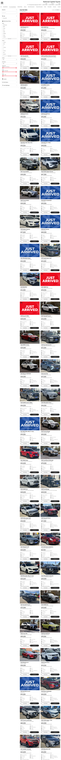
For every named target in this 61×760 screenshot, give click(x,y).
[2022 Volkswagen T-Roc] (50, 712)
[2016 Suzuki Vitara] (50, 654)
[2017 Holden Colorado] (30, 741)
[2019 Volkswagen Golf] (50, 250)
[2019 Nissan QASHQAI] (50, 683)
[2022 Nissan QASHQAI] (30, 366)
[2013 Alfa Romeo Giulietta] (50, 539)
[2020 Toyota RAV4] (30, 192)
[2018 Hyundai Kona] (50, 106)
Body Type (4, 61)
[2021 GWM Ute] (50, 279)
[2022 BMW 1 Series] (30, 337)
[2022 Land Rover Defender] (50, 452)
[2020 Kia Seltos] (30, 77)
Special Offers (20, 6)
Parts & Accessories (31, 6)
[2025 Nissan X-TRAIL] (50, 135)
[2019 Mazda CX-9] (30, 654)
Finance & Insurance (39, 6)
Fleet (45, 6)
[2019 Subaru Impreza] (30, 221)
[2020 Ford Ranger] (50, 481)
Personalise (49, 6)
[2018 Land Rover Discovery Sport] (50, 48)
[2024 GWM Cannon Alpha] (30, 394)
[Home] (1, 7)
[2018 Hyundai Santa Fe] (50, 337)
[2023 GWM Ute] (50, 597)
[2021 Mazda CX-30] (30, 539)
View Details (25, 39)
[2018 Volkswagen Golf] (30, 510)
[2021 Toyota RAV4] (30, 163)
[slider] (2, 67)
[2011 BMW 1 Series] (50, 77)
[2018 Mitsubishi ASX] (50, 741)
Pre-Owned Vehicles (12, 6)
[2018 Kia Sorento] (30, 106)
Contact (59, 6)
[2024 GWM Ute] (50, 19)
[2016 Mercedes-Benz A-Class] (30, 568)
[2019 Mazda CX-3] (30, 19)
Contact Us (34, 39)
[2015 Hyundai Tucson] (30, 683)
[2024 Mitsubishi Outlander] (50, 568)
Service (25, 6)
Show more (9, 38)
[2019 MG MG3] (30, 279)
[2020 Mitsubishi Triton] (50, 394)
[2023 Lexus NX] (30, 625)
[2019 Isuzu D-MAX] (30, 308)
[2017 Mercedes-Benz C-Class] (30, 423)
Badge (3, 57)
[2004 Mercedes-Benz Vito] (30, 135)
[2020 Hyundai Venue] (50, 510)
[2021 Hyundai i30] (30, 48)
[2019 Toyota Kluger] (50, 423)
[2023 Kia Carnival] (50, 221)
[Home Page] (2, 3)
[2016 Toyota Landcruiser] (30, 712)
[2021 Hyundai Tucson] (50, 308)
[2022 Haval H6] (50, 366)
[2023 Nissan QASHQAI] (50, 192)
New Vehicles (5, 6)
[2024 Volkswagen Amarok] (50, 163)
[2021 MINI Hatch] (30, 452)
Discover (54, 6)
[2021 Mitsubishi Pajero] (30, 250)
